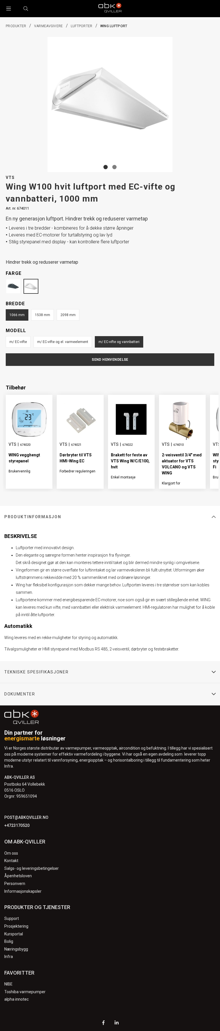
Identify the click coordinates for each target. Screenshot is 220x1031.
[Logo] (110, 9)
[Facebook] (103, 1023)
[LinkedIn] (116, 1023)
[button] (105, 167)
